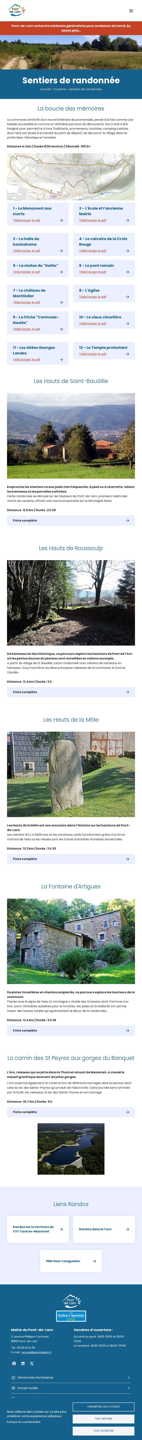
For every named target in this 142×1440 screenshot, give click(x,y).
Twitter (32, 1363)
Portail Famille (27, 1388)
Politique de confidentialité (23, 1422)
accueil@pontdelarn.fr (36, 1352)
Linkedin (23, 1363)
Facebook (14, 1363)
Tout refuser (103, 1419)
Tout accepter (103, 1431)
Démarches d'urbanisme (35, 1377)
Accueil (45, 89)
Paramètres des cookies (103, 1406)
